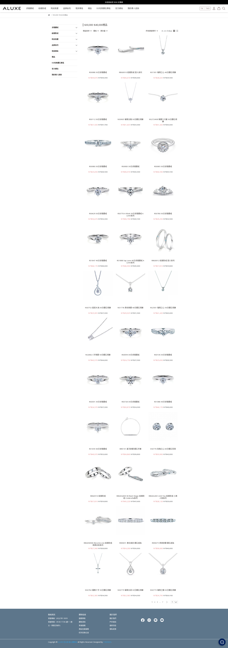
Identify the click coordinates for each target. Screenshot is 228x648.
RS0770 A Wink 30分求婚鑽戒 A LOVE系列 (130, 214)
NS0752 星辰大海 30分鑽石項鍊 (98, 307)
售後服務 (82, 625)
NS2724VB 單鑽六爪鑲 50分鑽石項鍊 (163, 120)
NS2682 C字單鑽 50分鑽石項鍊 (97, 355)
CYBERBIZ (107, 642)
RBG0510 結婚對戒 (98, 496)
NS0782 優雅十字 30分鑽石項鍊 (98, 590)
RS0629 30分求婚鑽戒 (98, 213)
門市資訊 (113, 622)
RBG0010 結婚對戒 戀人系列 (130, 72)
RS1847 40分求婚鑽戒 (98, 260)
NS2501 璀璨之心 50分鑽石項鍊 (163, 307)
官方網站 (119, 8)
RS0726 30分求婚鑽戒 (130, 402)
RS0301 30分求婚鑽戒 (98, 402)
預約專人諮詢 (133, 8)
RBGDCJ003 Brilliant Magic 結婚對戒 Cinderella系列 (130, 497)
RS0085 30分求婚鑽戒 (163, 166)
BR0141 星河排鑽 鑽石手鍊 (130, 449)
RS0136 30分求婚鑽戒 (163, 355)
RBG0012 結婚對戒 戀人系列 (163, 260)
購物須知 (82, 622)
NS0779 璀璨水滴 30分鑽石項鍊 (130, 590)
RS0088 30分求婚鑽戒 (98, 72)
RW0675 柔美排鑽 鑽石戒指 (163, 543)
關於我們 (113, 618)
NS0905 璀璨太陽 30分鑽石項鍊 (130, 119)
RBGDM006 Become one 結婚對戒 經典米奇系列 (98, 544)
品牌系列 (67, 8)
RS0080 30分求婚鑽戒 (98, 166)
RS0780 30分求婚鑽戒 (163, 213)
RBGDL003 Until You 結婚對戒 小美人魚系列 (163, 497)
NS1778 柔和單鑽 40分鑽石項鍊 (130, 307)
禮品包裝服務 (84, 629)
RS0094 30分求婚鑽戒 (130, 355)
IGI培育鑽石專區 (103, 8)
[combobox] (87, 31)
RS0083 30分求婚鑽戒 (130, 166)
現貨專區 (79, 8)
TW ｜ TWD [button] (205, 8)
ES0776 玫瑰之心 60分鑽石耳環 (163, 449)
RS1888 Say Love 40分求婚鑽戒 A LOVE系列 (130, 261)
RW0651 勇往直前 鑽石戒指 (130, 543)
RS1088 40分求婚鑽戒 (163, 402)
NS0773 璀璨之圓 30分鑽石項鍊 (163, 590)
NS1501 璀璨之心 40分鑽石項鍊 (163, 72)
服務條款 (82, 618)
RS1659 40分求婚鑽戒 (98, 449)
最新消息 (113, 625)
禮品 (90, 8)
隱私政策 (113, 629)
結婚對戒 (42, 8)
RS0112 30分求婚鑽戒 (98, 119)
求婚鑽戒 (30, 8)
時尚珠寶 (54, 8)
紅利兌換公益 (84, 632)
